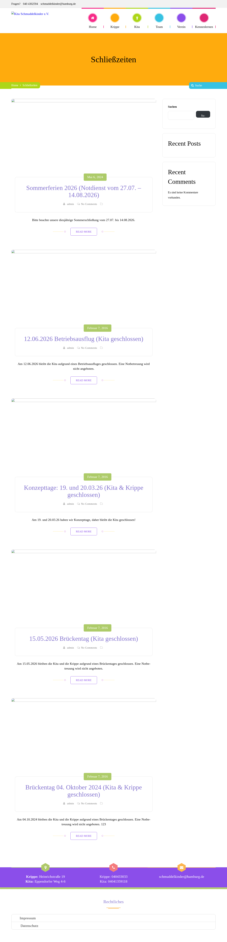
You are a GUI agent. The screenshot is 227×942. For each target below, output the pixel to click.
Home (14, 85)
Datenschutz (29, 926)
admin (70, 203)
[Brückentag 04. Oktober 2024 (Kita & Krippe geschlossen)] (83, 740)
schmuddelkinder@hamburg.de (58, 3)
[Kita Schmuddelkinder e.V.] (39, 20)
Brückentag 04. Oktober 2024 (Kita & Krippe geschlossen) (83, 791)
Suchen (172, 106)
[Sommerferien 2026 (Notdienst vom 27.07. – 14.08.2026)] (83, 140)
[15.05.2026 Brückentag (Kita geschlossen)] (83, 591)
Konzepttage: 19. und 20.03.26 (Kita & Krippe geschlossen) (83, 491)
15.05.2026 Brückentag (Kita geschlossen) (83, 638)
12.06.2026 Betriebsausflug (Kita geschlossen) (83, 338)
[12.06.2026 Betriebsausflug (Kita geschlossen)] (83, 291)
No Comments (89, 203)
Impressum (28, 918)
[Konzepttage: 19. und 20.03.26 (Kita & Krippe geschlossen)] (83, 440)
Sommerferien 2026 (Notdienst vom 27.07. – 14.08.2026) (83, 191)
